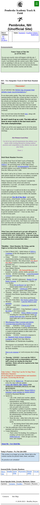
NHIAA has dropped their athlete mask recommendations (18, 91)
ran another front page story (23, 315)
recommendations (23, 166)
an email (27, 326)
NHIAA (4, 164)
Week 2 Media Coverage (29, 313)
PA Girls (3, 37)
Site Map (15, 496)
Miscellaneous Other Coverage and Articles (20, 322)
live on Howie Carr (20, 285)
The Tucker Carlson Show (29, 300)
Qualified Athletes (32, 33)
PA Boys (4, 40)
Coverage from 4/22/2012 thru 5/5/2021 (18, 324)
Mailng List (19, 381)
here (26, 114)
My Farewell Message (26, 270)
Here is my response (12, 352)
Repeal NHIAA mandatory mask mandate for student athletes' (20, 391)
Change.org (23, 288)
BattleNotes (35, 35)
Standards (22, 33)
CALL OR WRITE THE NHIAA (17, 385)
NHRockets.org (15, 436)
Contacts (5, 496)
